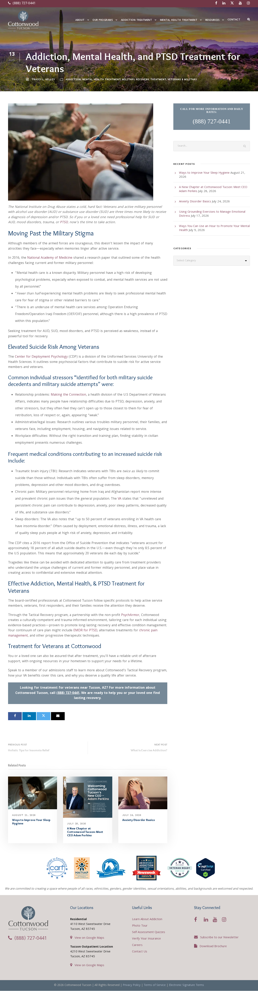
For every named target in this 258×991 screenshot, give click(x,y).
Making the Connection (68, 395)
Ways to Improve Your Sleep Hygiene (31, 821)
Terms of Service (155, 985)
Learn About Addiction (147, 919)
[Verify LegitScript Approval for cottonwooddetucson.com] (205, 868)
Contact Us (139, 951)
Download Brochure (213, 946)
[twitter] (232, 3)
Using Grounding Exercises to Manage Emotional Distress (212, 214)
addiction (73, 79)
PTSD (64, 222)
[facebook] (216, 3)
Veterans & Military (182, 79)
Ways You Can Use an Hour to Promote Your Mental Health (214, 228)
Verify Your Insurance (146, 939)
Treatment (158, 79)
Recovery (142, 79)
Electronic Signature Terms (186, 985)
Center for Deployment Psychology (41, 357)
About (80, 20)
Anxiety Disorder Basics (138, 820)
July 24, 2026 (131, 815)
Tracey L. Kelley (43, 79)
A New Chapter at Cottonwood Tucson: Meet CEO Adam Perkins (85, 832)
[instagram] (248, 3)
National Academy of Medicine (49, 258)
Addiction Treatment (136, 20)
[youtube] (240, 3)
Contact (234, 20)
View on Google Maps (89, 938)
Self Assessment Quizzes (148, 932)
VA (119, 499)
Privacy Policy (131, 985)
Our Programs (103, 20)
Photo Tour (140, 926)
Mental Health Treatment (179, 20)
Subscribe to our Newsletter (219, 937)
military (128, 79)
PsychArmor (130, 615)
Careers (137, 945)
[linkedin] (223, 3)
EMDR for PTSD (85, 630)
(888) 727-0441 (23, 3)
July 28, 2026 (76, 823)
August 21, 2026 (24, 815)
